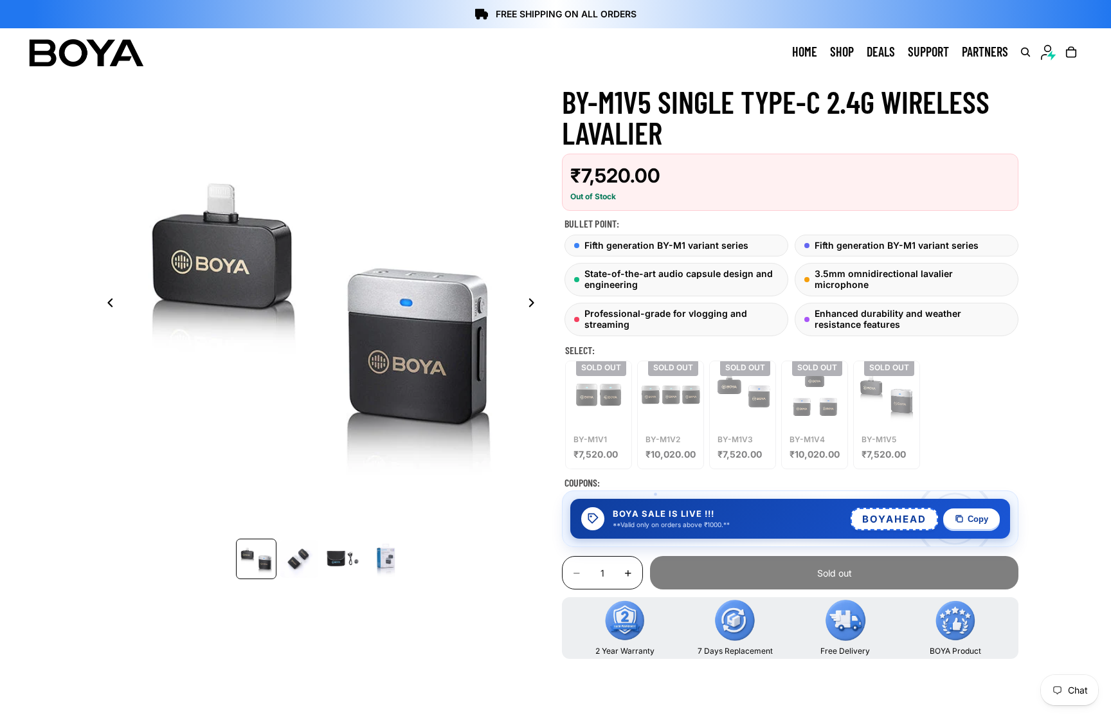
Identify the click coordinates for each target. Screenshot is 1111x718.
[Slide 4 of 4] (385, 559)
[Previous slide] (107, 304)
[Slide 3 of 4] (342, 559)
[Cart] (1071, 52)
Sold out (834, 573)
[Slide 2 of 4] (299, 559)
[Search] (1025, 52)
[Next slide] (535, 304)
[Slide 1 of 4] (256, 559)
